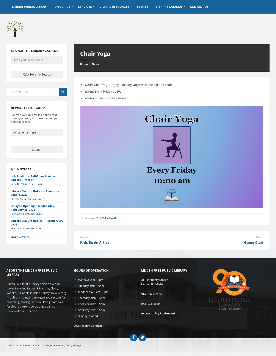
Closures (37, 213)
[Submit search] (63, 92)
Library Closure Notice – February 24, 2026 (37, 222)
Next (259, 237)
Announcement (36, 199)
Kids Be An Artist (94, 242)
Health (113, 218)
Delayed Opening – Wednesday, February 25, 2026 (33, 207)
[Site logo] (15, 36)
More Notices (20, 237)
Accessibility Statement (158, 313)
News (95, 64)
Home (84, 64)
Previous (86, 237)
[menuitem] (30, 6)
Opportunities (36, 184)
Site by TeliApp (73, 345)
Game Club (253, 242)
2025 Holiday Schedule (88, 326)
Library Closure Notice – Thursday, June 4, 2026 (35, 193)
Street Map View (151, 294)
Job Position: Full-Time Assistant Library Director (34, 178)
